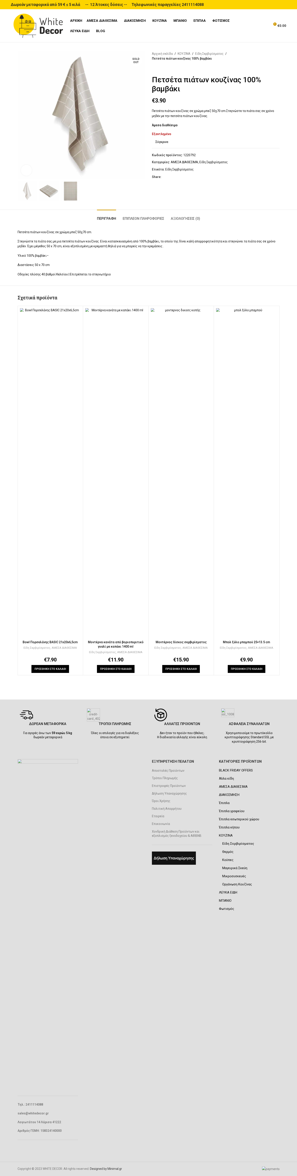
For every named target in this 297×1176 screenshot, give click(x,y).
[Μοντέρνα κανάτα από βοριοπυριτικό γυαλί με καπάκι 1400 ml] (115, 473)
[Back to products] (159, 68)
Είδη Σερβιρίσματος (209, 53)
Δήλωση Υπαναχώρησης (169, 793)
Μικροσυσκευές (234, 876)
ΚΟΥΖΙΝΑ (184, 53)
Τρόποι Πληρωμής (165, 778)
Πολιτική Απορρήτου (167, 808)
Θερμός (227, 852)
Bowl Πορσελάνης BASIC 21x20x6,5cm (50, 642)
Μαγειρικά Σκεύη (234, 868)
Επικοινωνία (161, 824)
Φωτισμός (226, 909)
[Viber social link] (190, 177)
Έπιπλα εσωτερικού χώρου (239, 819)
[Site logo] (38, 25)
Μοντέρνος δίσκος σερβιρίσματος (181, 642)
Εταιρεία (158, 816)
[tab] (106, 216)
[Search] (265, 25)
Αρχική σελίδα (162, 53)
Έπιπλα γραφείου (231, 811)
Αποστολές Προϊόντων (168, 770)
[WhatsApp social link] (185, 177)
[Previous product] (154, 68)
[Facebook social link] (164, 177)
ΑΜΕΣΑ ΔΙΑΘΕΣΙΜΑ (184, 162)
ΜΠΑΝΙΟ (225, 901)
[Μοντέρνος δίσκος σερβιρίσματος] (181, 473)
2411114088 (193, 4)
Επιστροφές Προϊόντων (169, 786)
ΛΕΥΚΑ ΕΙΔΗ (228, 892)
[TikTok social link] (31, 1150)
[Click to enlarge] (26, 170)
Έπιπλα (224, 803)
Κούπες (227, 860)
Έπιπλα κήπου (229, 827)
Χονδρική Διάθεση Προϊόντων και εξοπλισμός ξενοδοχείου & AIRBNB (176, 834)
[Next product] (165, 68)
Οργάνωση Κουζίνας (237, 884)
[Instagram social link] (26, 1150)
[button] (50, 669)
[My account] (257, 25)
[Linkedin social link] (179, 177)
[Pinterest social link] (174, 177)
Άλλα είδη (226, 778)
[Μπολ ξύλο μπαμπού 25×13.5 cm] (246, 473)
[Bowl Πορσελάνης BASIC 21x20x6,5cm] (50, 473)
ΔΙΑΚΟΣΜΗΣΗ (229, 795)
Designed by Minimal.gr (106, 1169)
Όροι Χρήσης (161, 801)
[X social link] (169, 177)
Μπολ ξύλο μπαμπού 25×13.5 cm (246, 642)
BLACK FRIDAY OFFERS (236, 770)
